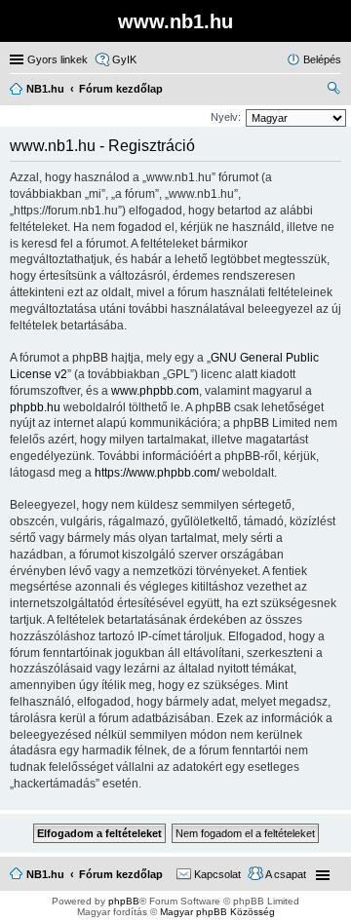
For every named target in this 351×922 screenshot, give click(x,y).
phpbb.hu (35, 407)
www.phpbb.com (155, 391)
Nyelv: (226, 117)
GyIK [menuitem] (124, 59)
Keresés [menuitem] (333, 90)
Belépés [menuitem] (322, 59)
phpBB (123, 901)
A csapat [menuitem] (285, 874)
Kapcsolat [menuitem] (217, 874)
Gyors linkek (57, 59)
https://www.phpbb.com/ (157, 473)
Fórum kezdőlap (121, 874)
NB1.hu (45, 874)
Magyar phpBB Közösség (217, 911)
